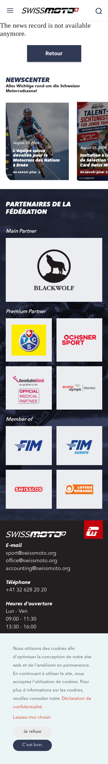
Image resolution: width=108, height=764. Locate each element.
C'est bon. (32, 745)
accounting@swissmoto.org (38, 568)
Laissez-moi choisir (32, 717)
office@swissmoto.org (31, 560)
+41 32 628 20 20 (26, 590)
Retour (54, 53)
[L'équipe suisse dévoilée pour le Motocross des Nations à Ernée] (37, 140)
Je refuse (32, 732)
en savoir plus (25, 172)
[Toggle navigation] (10, 10)
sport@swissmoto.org (31, 553)
